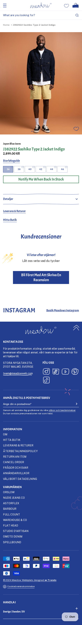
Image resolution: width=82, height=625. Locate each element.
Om (5, 434)
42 (40, 169)
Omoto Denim (12, 536)
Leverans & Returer (14, 211)
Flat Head (10, 525)
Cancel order (13, 462)
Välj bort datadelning (20, 478)
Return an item (14, 456)
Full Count (11, 514)
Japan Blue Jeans (12, 143)
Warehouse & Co (15, 520)
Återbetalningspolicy (20, 451)
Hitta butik (11, 439)
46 (62, 169)
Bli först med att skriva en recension (41, 277)
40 (29, 169)
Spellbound (12, 542)
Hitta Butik (10, 220)
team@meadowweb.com (18, 373)
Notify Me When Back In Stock (41, 179)
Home (6, 24)
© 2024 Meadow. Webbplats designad (29, 580)
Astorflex (11, 503)
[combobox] (41, 15)
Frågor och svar (15, 467)
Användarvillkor (16, 473)
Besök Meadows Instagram (62, 310)
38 (19, 169)
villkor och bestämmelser (62, 410)
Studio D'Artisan (15, 531)
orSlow (8, 492)
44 (51, 169)
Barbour (9, 508)
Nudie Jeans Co (14, 497)
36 (8, 169)
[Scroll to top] (76, 328)
